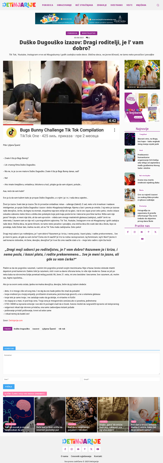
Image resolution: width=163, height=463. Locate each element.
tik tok (62, 328)
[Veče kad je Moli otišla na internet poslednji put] (50, 414)
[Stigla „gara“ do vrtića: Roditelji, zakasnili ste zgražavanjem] (113, 414)
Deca (133, 421)
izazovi (35, 328)
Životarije (143, 206)
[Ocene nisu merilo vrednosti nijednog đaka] (130, 179)
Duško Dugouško (22, 328)
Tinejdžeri (143, 134)
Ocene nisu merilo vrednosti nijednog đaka (148, 181)
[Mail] (141, 232)
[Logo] (3, 5)
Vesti (141, 150)
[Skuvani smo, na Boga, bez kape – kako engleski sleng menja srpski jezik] (130, 139)
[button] (157, 5)
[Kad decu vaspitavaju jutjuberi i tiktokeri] (81, 414)
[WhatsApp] (78, 338)
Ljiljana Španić (49, 328)
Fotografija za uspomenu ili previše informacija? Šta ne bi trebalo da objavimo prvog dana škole (147, 215)
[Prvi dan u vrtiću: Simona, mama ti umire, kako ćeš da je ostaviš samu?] (144, 414)
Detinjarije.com (16, 320)
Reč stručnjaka (144, 175)
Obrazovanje (10, 424)
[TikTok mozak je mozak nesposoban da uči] (18, 414)
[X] (66, 338)
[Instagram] (135, 232)
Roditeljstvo (89, 33)
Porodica (72, 33)
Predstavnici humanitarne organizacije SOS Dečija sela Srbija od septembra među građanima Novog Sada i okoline (149, 161)
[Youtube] (142, 239)
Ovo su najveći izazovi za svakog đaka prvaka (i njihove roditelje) (148, 197)
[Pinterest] (72, 338)
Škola (141, 190)
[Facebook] (60, 338)
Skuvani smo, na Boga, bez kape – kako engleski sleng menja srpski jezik (149, 141)
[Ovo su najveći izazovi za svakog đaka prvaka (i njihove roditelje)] (130, 195)
